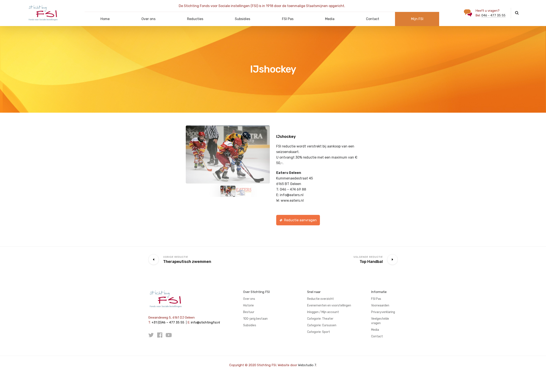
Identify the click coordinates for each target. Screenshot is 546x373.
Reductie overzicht (320, 299)
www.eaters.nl (292, 200)
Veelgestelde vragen (380, 321)
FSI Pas (287, 19)
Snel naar (314, 292)
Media (329, 19)
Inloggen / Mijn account (323, 312)
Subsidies (242, 19)
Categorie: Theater (320, 319)
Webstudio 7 (307, 365)
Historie (248, 305)
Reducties (195, 19)
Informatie (379, 292)
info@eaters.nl (291, 195)
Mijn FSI (417, 19)
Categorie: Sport (318, 332)
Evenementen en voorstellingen (329, 305)
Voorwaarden (380, 305)
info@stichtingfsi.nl (205, 322)
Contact (372, 19)
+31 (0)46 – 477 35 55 (168, 322)
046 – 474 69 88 (293, 189)
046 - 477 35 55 (493, 15)
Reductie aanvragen (300, 220)
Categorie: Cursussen (321, 325)
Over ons (148, 19)
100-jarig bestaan (255, 319)
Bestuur (248, 312)
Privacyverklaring (383, 312)
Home (105, 19)
